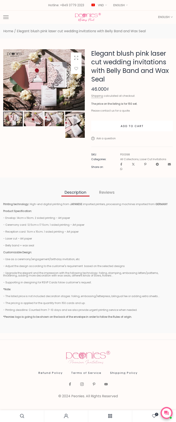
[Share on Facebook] (121, 164)
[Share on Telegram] (157, 164)
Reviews (107, 192)
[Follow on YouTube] (106, 384)
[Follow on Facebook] (70, 384)
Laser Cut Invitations (153, 159)
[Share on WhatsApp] (121, 169)
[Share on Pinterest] (145, 164)
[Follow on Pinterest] (94, 384)
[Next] (75, 80)
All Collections (129, 159)
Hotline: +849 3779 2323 (66, 5)
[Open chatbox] (167, 413)
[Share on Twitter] (133, 164)
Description (75, 192)
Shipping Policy (124, 373)
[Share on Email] (169, 164)
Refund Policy (50, 373)
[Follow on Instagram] (82, 384)
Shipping (97, 96)
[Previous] (13, 80)
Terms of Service (86, 373)
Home (8, 31)
